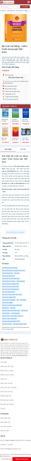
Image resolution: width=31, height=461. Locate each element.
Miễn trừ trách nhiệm (7, 375)
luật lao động (6, 313)
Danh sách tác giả (6, 383)
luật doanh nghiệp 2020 (19, 324)
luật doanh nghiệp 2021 (9, 297)
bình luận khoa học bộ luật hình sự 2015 (13, 270)
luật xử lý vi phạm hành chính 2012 (12, 305)
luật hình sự (24, 310)
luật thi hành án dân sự (8, 281)
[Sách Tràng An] (9, 339)
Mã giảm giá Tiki (5, 396)
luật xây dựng (21, 281)
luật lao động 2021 (7, 273)
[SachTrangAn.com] (10, 2)
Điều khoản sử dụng (6, 370)
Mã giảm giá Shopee (7, 404)
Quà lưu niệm (4, 430)
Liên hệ (2, 408)
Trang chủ (2, 10)
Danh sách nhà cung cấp (8, 387)
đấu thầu (16, 273)
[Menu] (28, 2)
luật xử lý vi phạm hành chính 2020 (12, 294)
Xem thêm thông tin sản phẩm (15, 232)
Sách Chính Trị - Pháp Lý (22, 10)
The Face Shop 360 (19, 454)
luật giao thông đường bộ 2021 (11, 321)
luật (18, 300)
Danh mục (3, 379)
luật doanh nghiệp (7, 302)
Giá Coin (7, 456)
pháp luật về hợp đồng (8, 300)
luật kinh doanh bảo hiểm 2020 (11, 310)
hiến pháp (23, 300)
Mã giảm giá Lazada (7, 400)
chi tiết (23, 149)
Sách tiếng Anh (5, 422)
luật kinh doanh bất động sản (10, 289)
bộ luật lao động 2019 (8, 276)
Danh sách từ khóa (6, 391)
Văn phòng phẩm (5, 426)
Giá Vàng (28, 454)
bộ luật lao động (6, 324)
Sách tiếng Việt (11, 10)
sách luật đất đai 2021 (8, 292)
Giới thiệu (8, 149)
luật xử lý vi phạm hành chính (10, 286)
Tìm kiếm (25, 7)
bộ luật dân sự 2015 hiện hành (10, 278)
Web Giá (2, 456)
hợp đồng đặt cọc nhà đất (9, 268)
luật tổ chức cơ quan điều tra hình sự (12, 316)
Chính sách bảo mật (6, 366)
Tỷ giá (11, 454)
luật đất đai (5, 308)
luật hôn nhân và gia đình (9, 318)
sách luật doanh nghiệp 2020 (10, 284)
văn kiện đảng (15, 313)
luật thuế (12, 308)
